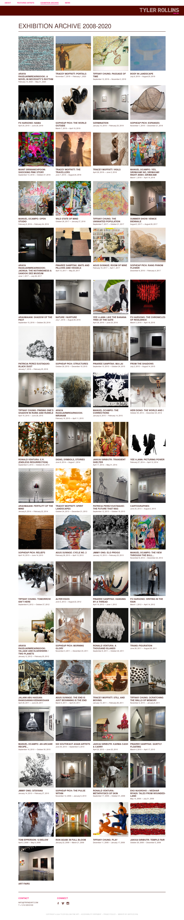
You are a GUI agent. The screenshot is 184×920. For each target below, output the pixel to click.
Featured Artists (25, 2)
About (8, 2)
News (67, 2)
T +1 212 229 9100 (25, 905)
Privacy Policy (109, 914)
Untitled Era (133, 914)
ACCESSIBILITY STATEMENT (91, 914)
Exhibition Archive (50, 2)
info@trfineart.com (28, 902)
